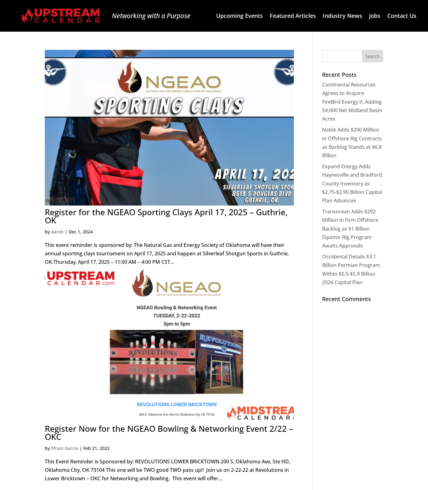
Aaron (57, 232)
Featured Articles (293, 16)
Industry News (342, 16)
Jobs (374, 16)
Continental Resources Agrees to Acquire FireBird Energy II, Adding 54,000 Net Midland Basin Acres (352, 101)
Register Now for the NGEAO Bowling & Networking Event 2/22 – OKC (169, 432)
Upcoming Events (239, 16)
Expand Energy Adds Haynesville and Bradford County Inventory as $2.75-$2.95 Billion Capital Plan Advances (352, 183)
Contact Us (401, 16)
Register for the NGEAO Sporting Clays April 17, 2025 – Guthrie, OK (166, 216)
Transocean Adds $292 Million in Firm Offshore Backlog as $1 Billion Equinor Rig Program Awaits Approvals (350, 228)
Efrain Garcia (64, 448)
